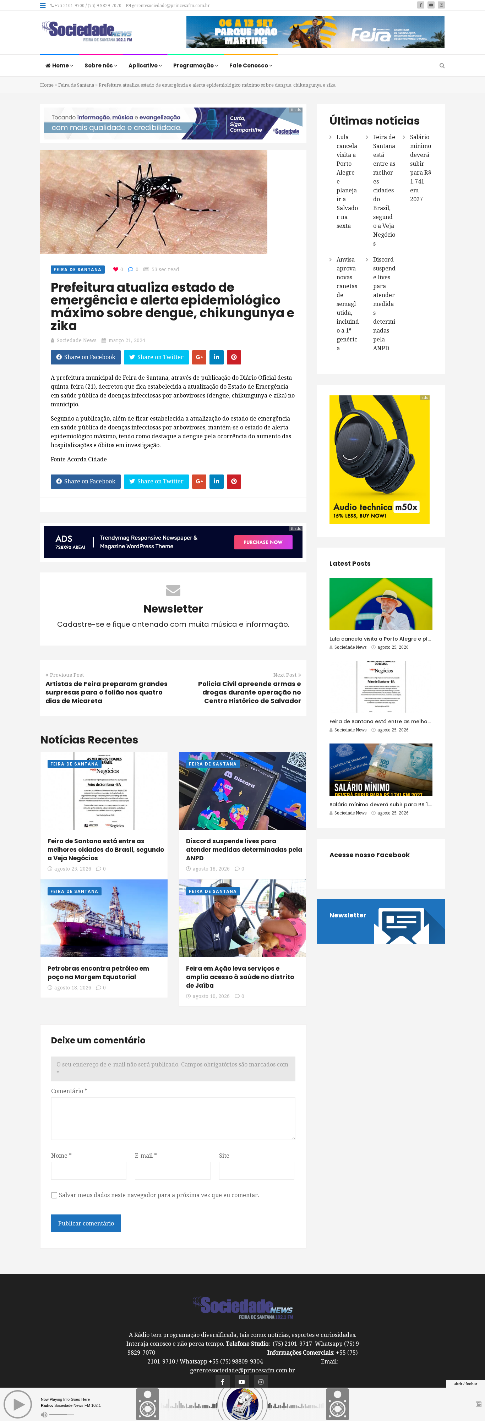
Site (224, 1155)
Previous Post (67, 675)
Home (61, 65)
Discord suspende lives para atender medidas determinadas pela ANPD (244, 849)
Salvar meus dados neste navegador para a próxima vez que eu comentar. (159, 1195)
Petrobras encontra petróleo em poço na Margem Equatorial (98, 972)
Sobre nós (99, 65)
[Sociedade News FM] (86, 32)
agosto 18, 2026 (211, 869)
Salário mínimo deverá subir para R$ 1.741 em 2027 (395, 804)
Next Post (284, 675)
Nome (61, 1155)
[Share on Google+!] (199, 357)
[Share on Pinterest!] (234, 357)
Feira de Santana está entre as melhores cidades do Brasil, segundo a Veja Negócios (106, 849)
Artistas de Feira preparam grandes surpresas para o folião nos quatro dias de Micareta (106, 692)
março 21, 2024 (127, 340)
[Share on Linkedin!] (216, 357)
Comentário (69, 1091)
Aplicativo (144, 65)
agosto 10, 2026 (211, 996)
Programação (194, 65)
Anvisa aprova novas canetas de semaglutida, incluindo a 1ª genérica (348, 304)
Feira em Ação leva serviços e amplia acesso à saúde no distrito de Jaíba (240, 977)
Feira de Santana (76, 85)
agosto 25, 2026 (72, 869)
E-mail (146, 1155)
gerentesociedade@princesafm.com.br (170, 5)
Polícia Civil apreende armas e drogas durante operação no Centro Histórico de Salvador (249, 692)
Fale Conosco (249, 65)
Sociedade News (77, 340)
